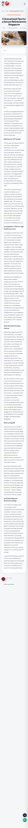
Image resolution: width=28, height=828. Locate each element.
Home (3, 11)
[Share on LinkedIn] (8, 50)
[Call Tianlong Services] (25, 815)
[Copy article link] (20, 50)
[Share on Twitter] (16, 50)
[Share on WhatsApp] (12, 50)
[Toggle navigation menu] (24, 4)
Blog (7, 11)
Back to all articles (9, 584)
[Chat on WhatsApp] (25, 820)
